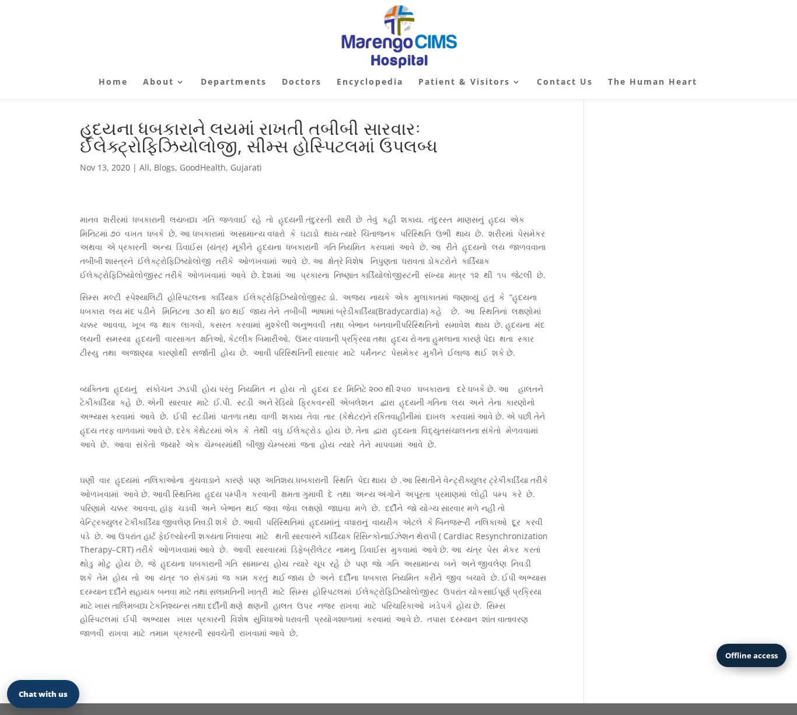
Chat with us (43, 694)
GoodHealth (203, 167)
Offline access (751, 655)
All (144, 167)
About (158, 82)
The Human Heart (652, 82)
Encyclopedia (370, 82)
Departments (234, 82)
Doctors (301, 82)
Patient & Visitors (464, 82)
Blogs (164, 167)
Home (113, 82)
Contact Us (565, 82)
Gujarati (246, 167)
